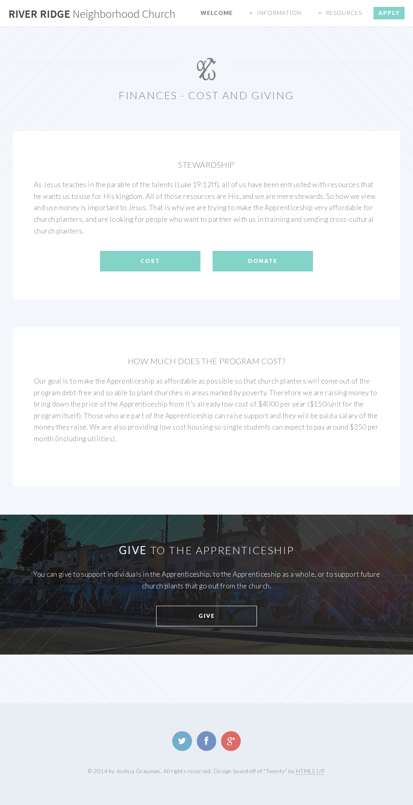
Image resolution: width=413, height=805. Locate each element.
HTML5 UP (309, 770)
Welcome (216, 12)
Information (279, 12)
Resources (344, 12)
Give (206, 615)
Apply (389, 12)
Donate (262, 260)
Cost (150, 260)
